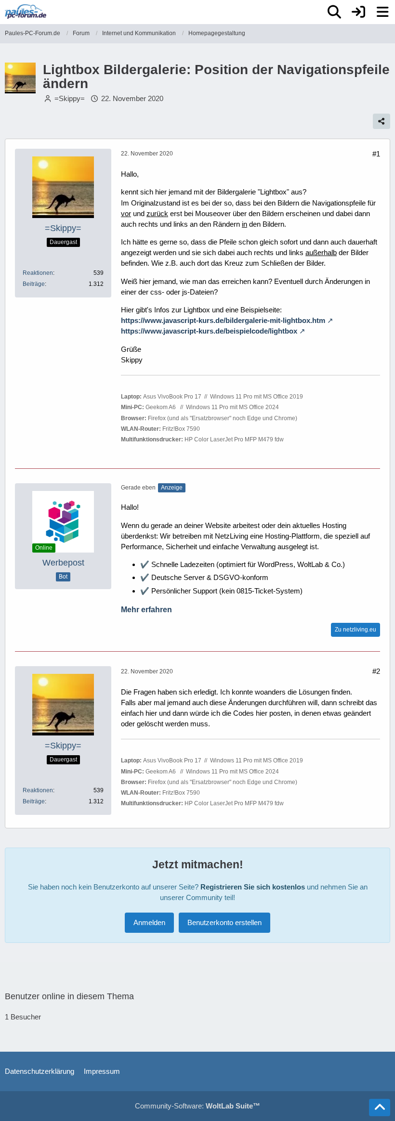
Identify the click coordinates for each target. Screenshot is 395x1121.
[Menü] (382, 12)
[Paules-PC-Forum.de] (25, 11)
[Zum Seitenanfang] (379, 1107)
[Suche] (334, 12)
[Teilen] (381, 121)
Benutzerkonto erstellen (224, 922)
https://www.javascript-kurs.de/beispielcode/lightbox (209, 331)
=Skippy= (69, 98)
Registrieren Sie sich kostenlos (252, 887)
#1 (376, 154)
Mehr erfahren (146, 610)
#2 (376, 671)
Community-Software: (197, 1106)
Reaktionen (38, 273)
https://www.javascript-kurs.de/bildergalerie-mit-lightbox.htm (223, 320)
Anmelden (149, 922)
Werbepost (63, 562)
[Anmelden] (358, 12)
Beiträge (34, 284)
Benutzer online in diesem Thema (69, 996)
